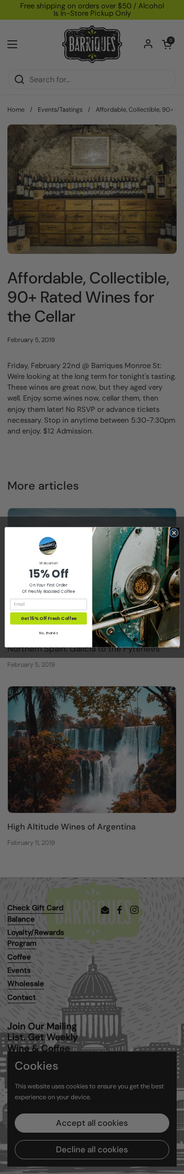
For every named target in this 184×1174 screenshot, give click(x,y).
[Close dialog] (174, 532)
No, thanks (48, 633)
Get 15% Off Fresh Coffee (48, 618)
